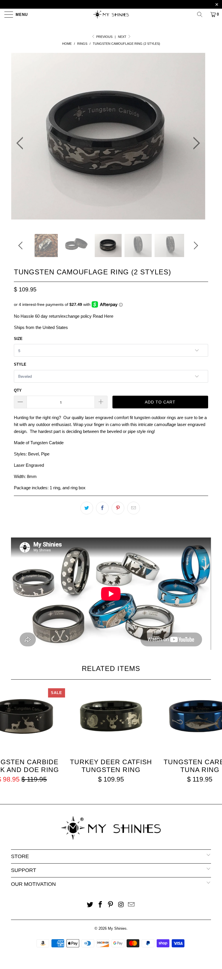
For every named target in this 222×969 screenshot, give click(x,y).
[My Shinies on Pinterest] (110, 905)
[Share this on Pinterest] (118, 508)
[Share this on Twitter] (86, 508)
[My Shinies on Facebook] (100, 905)
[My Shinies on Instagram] (121, 905)
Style (20, 364)
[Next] (195, 143)
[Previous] (21, 143)
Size (18, 338)
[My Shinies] (111, 14)
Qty (18, 390)
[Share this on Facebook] (102, 508)
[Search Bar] (202, 14)
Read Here (103, 316)
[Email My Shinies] (131, 905)
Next (122, 36)
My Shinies (117, 928)
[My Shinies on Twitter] (90, 905)
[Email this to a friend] (133, 508)
